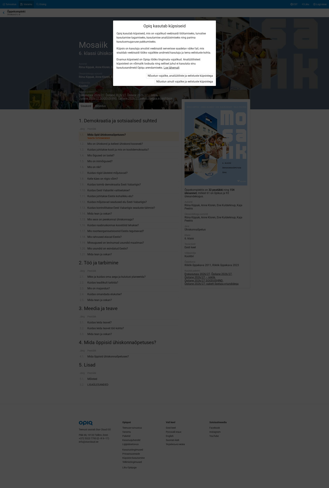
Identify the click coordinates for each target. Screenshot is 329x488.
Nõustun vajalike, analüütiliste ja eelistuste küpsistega (180, 75)
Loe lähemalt (171, 67)
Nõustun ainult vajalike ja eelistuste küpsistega (184, 81)
